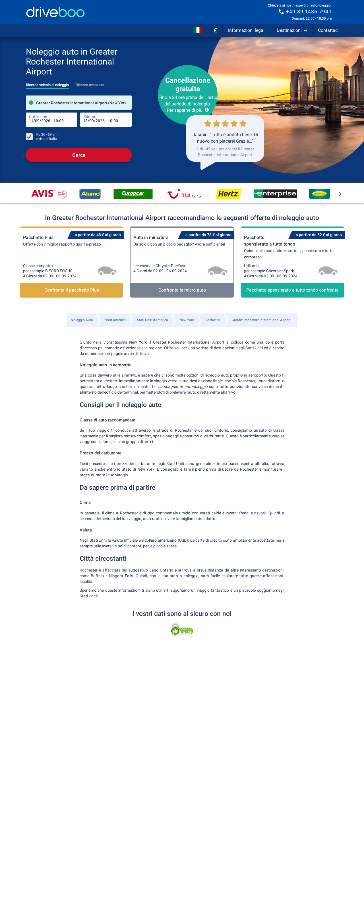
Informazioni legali (247, 30)
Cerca (79, 155)
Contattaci (328, 30)
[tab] (47, 83)
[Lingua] (198, 30)
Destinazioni (289, 30)
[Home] (55, 12)
